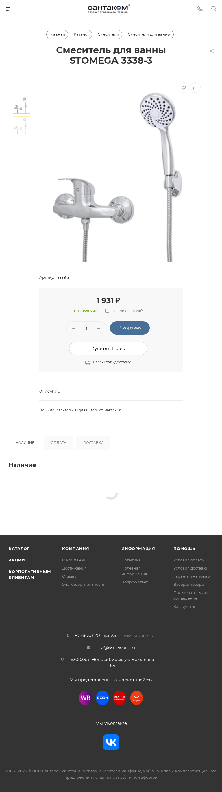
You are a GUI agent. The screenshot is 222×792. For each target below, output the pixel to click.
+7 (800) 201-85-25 (95, 635)
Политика (131, 560)
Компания (75, 548)
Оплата (58, 443)
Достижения (74, 568)
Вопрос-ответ (134, 582)
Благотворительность (83, 584)
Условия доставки (190, 568)
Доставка (93, 443)
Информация (138, 548)
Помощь (184, 548)
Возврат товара (188, 584)
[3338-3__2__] (120, 172)
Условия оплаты (189, 560)
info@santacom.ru (115, 647)
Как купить (184, 606)
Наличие (25, 443)
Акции (17, 560)
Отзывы (69, 576)
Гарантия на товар (191, 576)
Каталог (19, 548)
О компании (74, 560)
